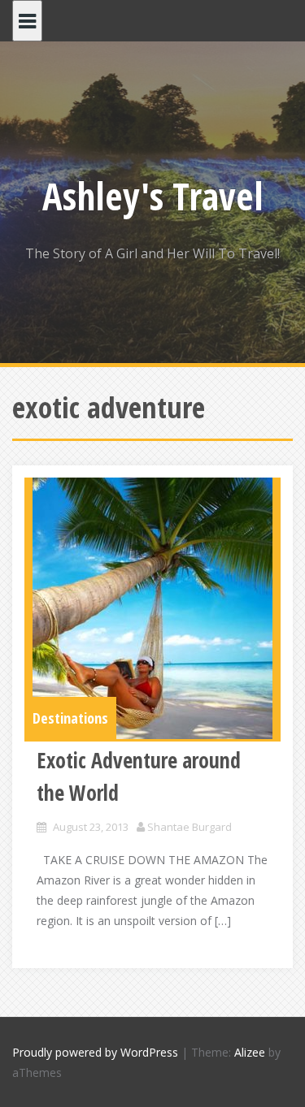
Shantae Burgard (189, 826)
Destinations (70, 718)
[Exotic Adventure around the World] (152, 608)
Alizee (249, 1052)
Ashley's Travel (153, 196)
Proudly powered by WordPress (95, 1052)
